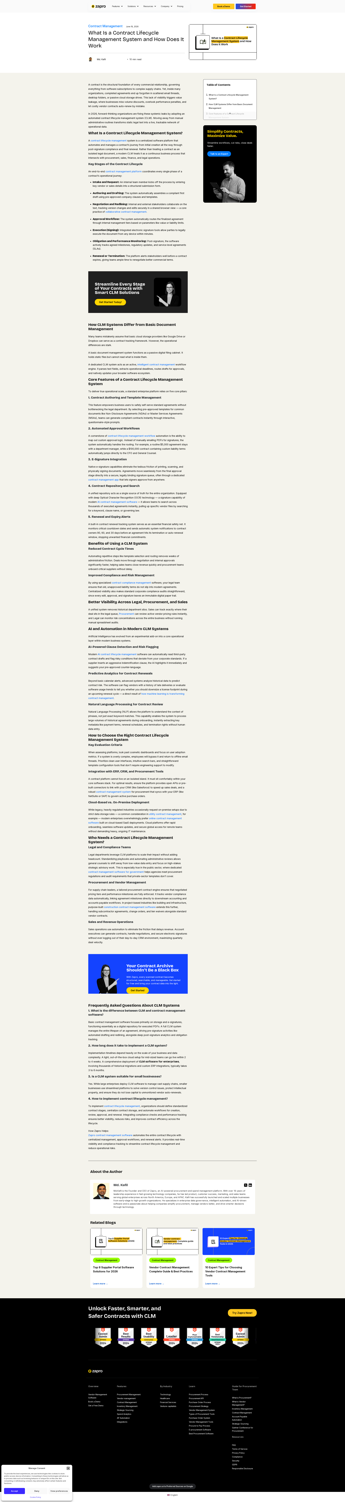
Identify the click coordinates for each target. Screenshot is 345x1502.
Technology (165, 1394)
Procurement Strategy (198, 1406)
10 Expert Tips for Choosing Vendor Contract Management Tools (225, 1271)
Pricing (180, 6)
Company (165, 6)
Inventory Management (127, 1406)
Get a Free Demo (96, 1405)
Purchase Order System (199, 1418)
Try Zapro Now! (242, 1312)
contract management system (113, 791)
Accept (14, 1491)
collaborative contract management (126, 211)
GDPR (234, 1464)
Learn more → (100, 1283)
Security (235, 1461)
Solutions (132, 6)
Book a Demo (223, 6)
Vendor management (126, 1398)
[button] (68, 1468)
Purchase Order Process (200, 1402)
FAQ (234, 1445)
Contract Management (105, 26)
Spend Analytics (124, 1414)
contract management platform (123, 171)
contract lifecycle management (109, 140)
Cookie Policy (35, 1497)
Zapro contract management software (110, 1135)
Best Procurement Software (201, 1433)
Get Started (245, 6)
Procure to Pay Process (199, 1426)
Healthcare (165, 1398)
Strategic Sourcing (125, 1410)
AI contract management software (117, 501)
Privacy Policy (238, 1453)
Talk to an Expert (219, 153)
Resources (148, 6)
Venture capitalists (168, 1406)
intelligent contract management (156, 364)
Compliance (237, 1457)
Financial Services (168, 1402)
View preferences (59, 1491)
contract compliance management (132, 582)
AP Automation (123, 1418)
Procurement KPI (196, 1398)
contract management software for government (116, 871)
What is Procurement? (241, 1398)
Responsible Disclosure (242, 1468)
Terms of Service (239, 1449)
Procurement (127, 613)
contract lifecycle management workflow (131, 435)
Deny (36, 1491)
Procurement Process (198, 1394)
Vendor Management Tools (201, 1422)
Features (116, 6)
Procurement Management (129, 1394)
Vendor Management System (202, 1410)
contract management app (103, 479)
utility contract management (165, 814)
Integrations (122, 1422)
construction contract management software (130, 907)
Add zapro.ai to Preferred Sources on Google (172, 1486)
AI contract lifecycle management (117, 654)
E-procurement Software (200, 1430)
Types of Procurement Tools (202, 1414)
